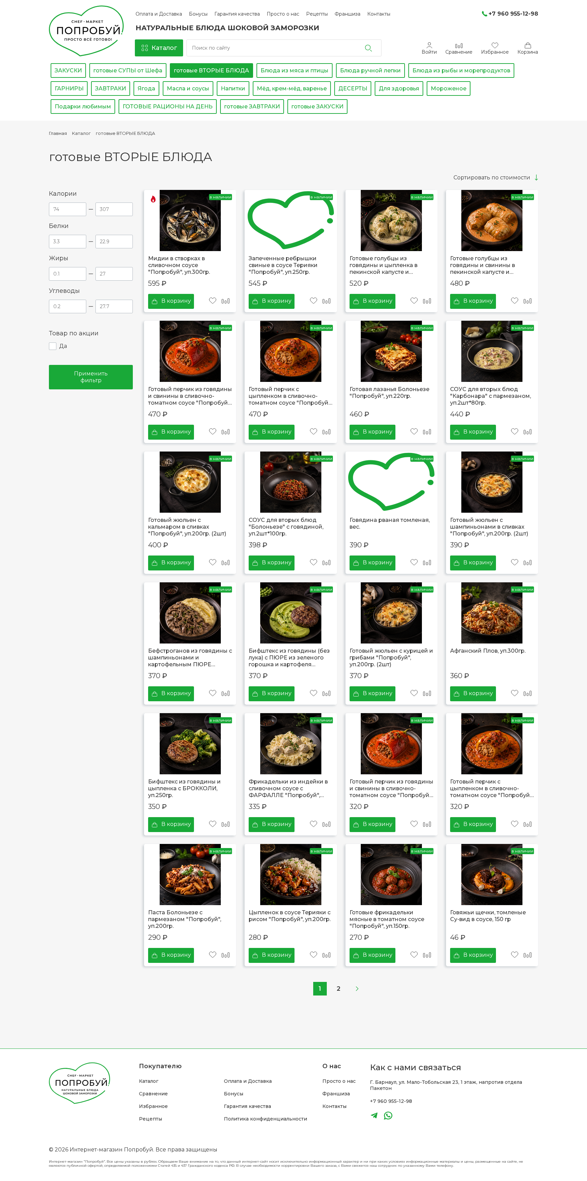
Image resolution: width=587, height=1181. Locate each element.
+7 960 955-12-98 (391, 1101)
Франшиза (336, 1094)
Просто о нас (339, 1081)
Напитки (233, 88)
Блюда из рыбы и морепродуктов (461, 70)
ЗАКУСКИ (68, 70)
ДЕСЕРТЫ (352, 88)
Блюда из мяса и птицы (294, 70)
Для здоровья (399, 88)
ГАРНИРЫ (69, 88)
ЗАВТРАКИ (110, 88)
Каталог (148, 1081)
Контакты (334, 1106)
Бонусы (233, 1094)
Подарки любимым (83, 106)
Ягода (146, 88)
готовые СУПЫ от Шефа (127, 70)
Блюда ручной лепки (370, 70)
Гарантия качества (247, 1106)
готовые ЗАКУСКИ (317, 106)
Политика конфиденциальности (265, 1119)
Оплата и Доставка (248, 1081)
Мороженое (448, 88)
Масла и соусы (188, 88)
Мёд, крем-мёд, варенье (292, 88)
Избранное (153, 1106)
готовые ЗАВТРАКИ (252, 106)
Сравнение (153, 1094)
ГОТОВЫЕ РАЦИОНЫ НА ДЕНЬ (168, 106)
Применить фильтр (91, 377)
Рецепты (150, 1119)
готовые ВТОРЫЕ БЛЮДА (211, 70)
